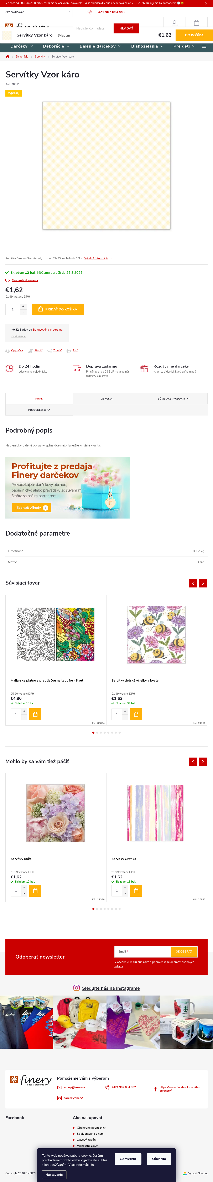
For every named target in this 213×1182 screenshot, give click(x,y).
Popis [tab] (39, 398)
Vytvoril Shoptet (198, 1173)
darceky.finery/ (73, 1098)
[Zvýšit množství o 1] (24, 711)
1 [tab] (93, 733)
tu (92, 1164)
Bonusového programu (48, 330)
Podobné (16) (37, 410)
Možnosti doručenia (25, 280)
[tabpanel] (56, 660)
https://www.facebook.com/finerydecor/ (179, 1089)
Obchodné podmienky (91, 1127)
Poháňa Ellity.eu (18, 336)
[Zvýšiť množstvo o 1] (23, 306)
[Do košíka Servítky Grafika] (136, 891)
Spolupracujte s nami (90, 1133)
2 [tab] (97, 733)
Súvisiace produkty (171, 398)
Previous (193, 583)
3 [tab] (101, 733)
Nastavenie (54, 1174)
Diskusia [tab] (106, 398)
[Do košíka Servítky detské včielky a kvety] (136, 714)
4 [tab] (105, 733)
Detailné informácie (96, 258)
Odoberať (184, 952)
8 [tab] (120, 733)
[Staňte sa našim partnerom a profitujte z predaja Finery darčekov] (67, 487)
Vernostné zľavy (87, 1146)
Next (203, 583)
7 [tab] (116, 733)
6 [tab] (112, 733)
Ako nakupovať (14, 12)
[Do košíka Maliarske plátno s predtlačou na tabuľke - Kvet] (35, 714)
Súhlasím (159, 1159)
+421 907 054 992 (124, 1087)
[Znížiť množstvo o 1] (23, 312)
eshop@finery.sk (74, 1087)
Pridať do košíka (61, 309)
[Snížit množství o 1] (24, 717)
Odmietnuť (128, 1159)
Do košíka (194, 35)
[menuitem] (21, 46)
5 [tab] (108, 733)
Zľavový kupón (86, 1140)
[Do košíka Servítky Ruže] (35, 891)
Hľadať (126, 28)
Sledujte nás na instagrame (111, 988)
